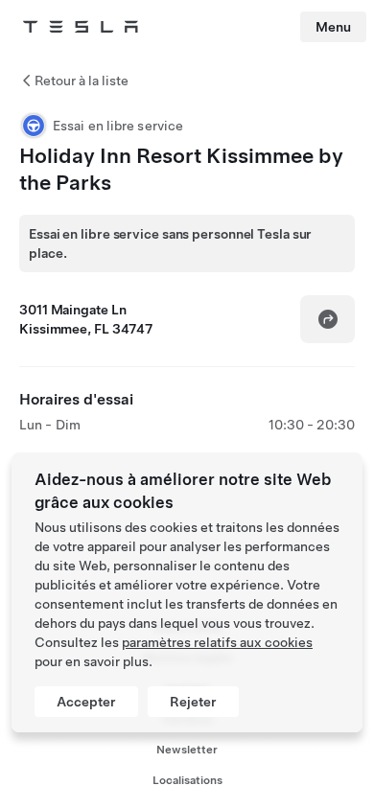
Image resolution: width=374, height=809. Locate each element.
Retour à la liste (82, 80)
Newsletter (187, 749)
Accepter (86, 701)
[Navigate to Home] (80, 26)
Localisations (187, 780)
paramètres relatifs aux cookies (217, 642)
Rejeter (193, 701)
